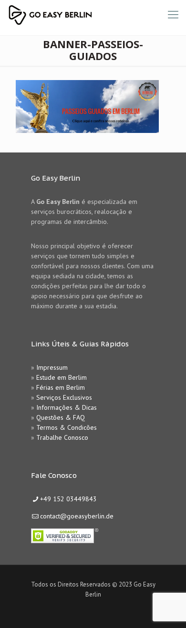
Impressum (52, 367)
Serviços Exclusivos (64, 397)
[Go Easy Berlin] (85, 14)
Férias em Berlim (60, 387)
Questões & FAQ (60, 417)
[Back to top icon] (166, 608)
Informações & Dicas (66, 407)
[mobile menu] (173, 14)
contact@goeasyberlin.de (77, 516)
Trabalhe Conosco (62, 437)
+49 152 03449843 (68, 499)
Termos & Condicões (66, 427)
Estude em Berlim (61, 377)
